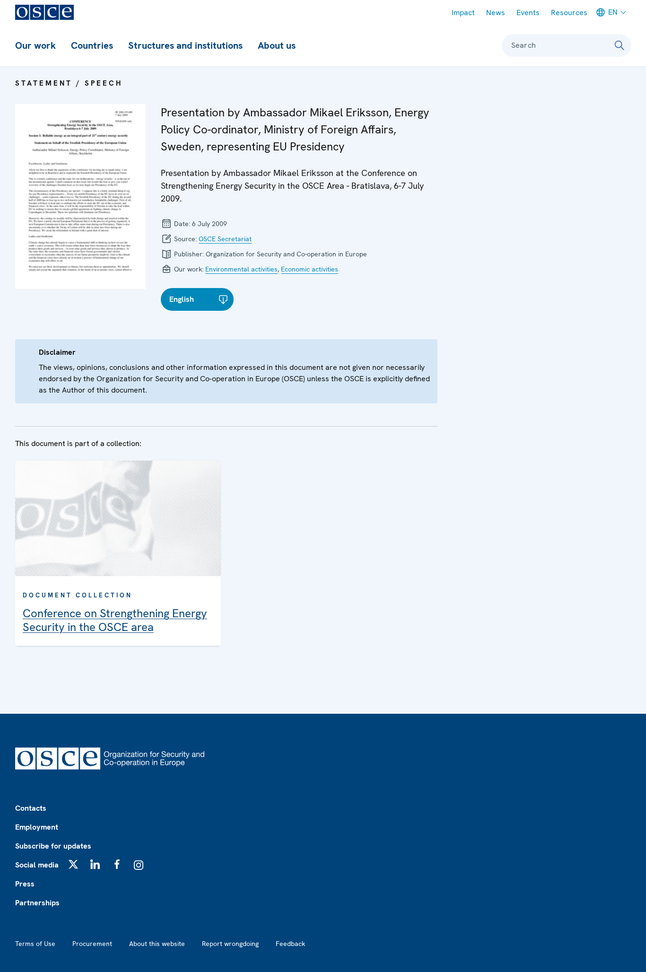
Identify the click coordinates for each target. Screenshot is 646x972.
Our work (35, 45)
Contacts (30, 808)
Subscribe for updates (53, 846)
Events (528, 13)
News (495, 13)
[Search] (619, 45)
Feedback (290, 943)
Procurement (92, 943)
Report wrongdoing (230, 943)
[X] (73, 864)
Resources (569, 13)
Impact (463, 13)
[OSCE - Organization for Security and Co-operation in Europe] (44, 12)
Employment (36, 827)
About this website (157, 943)
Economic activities (309, 269)
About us (277, 45)
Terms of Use (35, 943)
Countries (92, 45)
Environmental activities (241, 269)
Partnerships (37, 903)
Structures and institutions (185, 45)
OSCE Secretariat (225, 239)
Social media (37, 865)
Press (25, 884)
